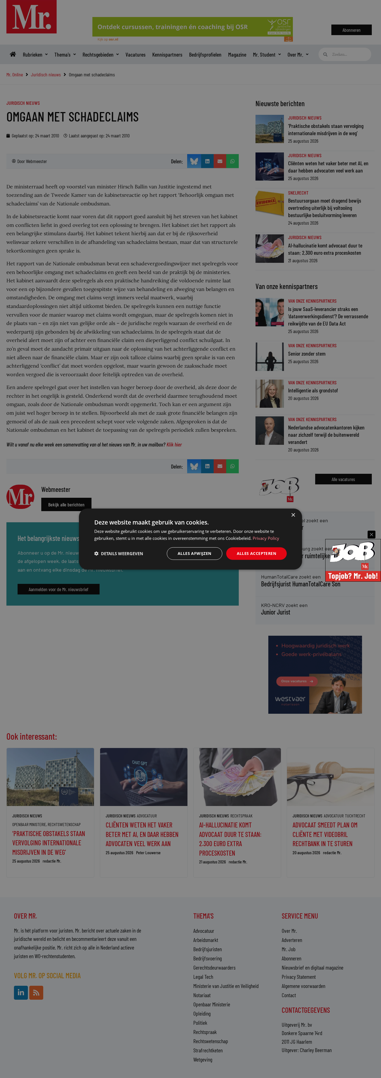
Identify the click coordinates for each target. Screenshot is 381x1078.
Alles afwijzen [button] (194, 553)
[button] (118, 553)
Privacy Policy (266, 538)
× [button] (293, 515)
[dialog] (190, 539)
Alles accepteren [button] (256, 553)
